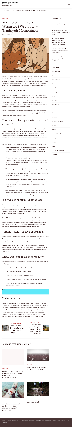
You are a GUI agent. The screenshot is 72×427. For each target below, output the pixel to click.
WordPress (4, 422)
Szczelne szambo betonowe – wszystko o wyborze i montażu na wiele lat (61, 32)
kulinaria (54, 100)
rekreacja (55, 125)
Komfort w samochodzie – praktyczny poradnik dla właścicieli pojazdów (59, 58)
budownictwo (56, 79)
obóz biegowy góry (34, 402)
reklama (54, 117)
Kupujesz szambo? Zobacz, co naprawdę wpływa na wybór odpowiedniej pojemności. (60, 24)
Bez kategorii (56, 71)
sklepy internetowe (57, 133)
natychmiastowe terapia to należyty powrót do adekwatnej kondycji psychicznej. (11, 407)
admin (3, 34)
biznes (54, 75)
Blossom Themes (56, 420)
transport (54, 138)
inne (53, 96)
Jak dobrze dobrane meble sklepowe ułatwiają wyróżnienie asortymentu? (60, 50)
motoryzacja (55, 104)
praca (53, 108)
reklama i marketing (58, 121)
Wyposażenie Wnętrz (58, 150)
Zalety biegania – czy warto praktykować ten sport (36, 368)
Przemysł (54, 113)
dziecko (54, 88)
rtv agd (54, 129)
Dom (53, 83)
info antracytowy (10, 3)
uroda (54, 142)
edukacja (54, 92)
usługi (54, 146)
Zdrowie (5, 18)
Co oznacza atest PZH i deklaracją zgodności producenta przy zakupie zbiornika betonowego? (58, 41)
